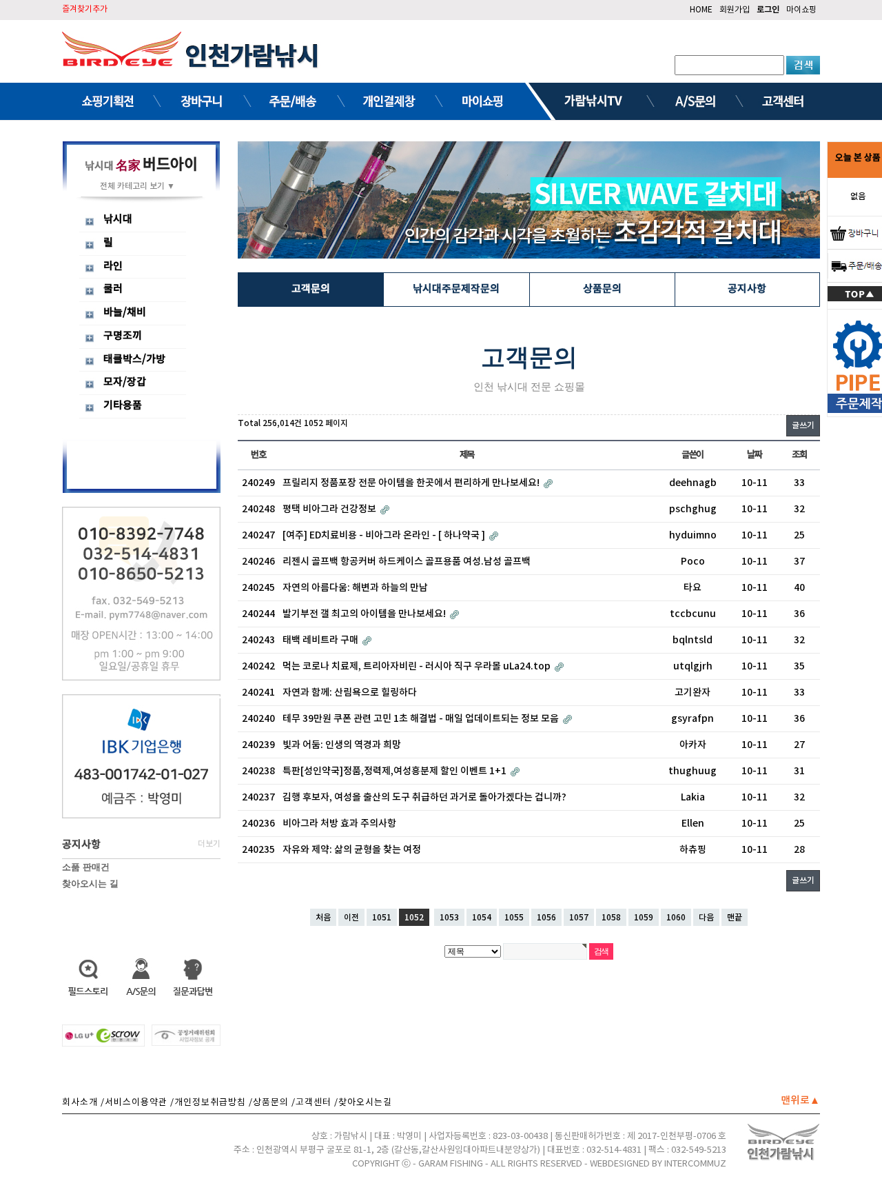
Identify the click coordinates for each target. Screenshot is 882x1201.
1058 (611, 917)
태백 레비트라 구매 (321, 640)
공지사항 (747, 289)
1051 (381, 917)
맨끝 (734, 917)
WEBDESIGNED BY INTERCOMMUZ (658, 1164)
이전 (351, 917)
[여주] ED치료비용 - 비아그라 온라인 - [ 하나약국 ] (385, 535)
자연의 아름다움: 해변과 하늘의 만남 (355, 588)
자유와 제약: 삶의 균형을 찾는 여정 (352, 850)
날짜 (754, 455)
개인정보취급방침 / (213, 1103)
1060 (676, 917)
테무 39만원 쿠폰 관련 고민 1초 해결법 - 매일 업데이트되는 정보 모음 (422, 719)
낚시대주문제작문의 (456, 289)
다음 (706, 917)
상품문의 (602, 289)
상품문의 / (274, 1103)
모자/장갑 (124, 382)
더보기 (209, 844)
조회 (799, 455)
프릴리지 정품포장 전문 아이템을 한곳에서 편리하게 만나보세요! (412, 483)
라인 (113, 266)
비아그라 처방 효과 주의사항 (339, 823)
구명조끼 (122, 336)
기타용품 (122, 406)
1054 (481, 917)
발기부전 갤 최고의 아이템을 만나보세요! (365, 614)
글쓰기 (803, 425)
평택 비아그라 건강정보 (330, 509)
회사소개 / (83, 1103)
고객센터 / (317, 1103)
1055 (514, 917)
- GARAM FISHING (449, 1164)
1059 (643, 917)
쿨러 (113, 289)
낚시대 (117, 219)
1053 (449, 917)
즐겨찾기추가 (84, 9)
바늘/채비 (124, 313)
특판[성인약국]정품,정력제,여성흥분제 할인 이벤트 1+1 (396, 771)
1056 (546, 917)
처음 (323, 917)
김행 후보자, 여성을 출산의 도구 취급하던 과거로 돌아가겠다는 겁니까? (424, 797)
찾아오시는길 (365, 1103)
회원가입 (734, 10)
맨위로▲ (800, 1101)
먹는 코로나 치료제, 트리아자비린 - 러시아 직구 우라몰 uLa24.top (418, 666)
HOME (701, 10)
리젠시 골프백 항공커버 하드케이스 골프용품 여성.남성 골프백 (407, 561)
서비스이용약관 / (139, 1103)
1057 (578, 917)
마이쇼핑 (801, 10)
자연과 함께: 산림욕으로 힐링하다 (350, 692)
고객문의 (310, 289)
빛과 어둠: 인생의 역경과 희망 (342, 745)
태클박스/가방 (134, 359)
